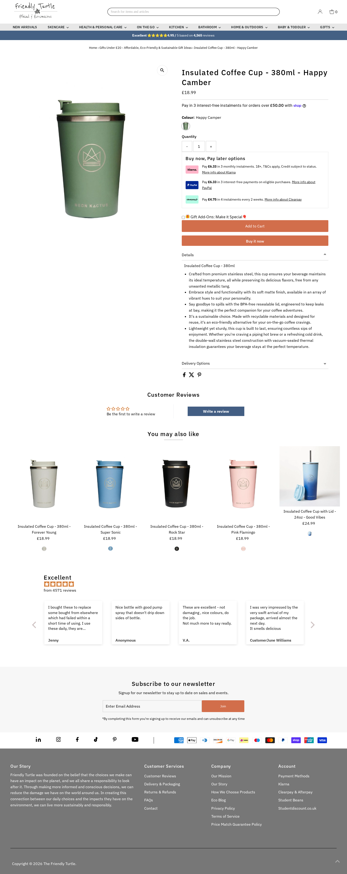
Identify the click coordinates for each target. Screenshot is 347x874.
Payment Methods (293, 776)
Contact (151, 808)
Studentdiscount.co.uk (297, 808)
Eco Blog (218, 800)
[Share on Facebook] (184, 375)
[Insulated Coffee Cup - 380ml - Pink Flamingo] (243, 483)
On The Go (146, 27)
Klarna (283, 784)
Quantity (189, 136)
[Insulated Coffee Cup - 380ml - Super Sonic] (110, 483)
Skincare (56, 27)
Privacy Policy (223, 808)
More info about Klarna (219, 172)
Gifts (325, 27)
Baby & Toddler (292, 27)
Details (188, 254)
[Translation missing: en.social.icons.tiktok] (96, 740)
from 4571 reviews (60, 590)
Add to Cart (255, 226)
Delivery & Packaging (162, 784)
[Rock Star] (176, 548)
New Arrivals (25, 27)
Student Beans (290, 800)
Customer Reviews (160, 776)
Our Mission (221, 776)
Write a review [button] (216, 411)
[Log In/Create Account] (320, 12)
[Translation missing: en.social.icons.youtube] (135, 740)
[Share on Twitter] (192, 375)
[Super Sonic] (110, 548)
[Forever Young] (44, 548)
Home (93, 48)
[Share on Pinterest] (199, 375)
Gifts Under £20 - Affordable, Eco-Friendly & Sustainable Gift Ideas (145, 48)
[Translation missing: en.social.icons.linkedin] (38, 740)
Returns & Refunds (160, 792)
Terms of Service (225, 816)
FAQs (148, 800)
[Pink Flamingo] (243, 548)
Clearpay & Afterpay (295, 792)
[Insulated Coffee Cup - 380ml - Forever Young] (44, 483)
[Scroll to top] (337, 861)
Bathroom (207, 27)
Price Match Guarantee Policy (236, 824)
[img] (176, 584)
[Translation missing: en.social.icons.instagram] (58, 740)
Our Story (219, 784)
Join (223, 706)
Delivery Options (196, 363)
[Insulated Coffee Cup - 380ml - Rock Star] (177, 483)
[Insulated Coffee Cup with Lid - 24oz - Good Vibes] (309, 476)
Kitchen (177, 27)
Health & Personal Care (101, 27)
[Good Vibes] (309, 533)
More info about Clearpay (283, 199)
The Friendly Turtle (59, 863)
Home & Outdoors (247, 27)
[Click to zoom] (162, 70)
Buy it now (255, 241)
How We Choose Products (233, 792)
